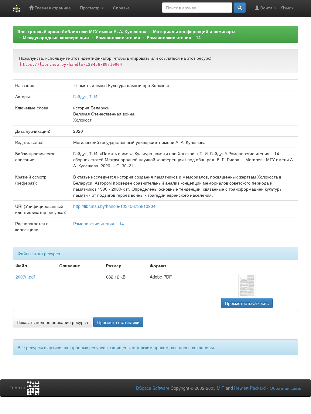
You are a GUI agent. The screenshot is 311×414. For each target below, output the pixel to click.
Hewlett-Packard (250, 388)
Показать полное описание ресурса (52, 322)
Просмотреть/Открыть (247, 303)
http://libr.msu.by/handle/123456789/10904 (114, 206)
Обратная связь (285, 388)
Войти (266, 8)
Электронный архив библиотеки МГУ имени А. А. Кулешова (81, 31)
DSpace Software (152, 388)
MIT (220, 388)
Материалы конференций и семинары (194, 31)
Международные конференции (56, 37)
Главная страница (52, 8)
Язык (286, 8)
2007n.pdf (25, 277)
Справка (121, 8)
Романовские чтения (118, 37)
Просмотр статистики (118, 322)
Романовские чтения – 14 (174, 37)
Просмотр (90, 8)
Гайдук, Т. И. (85, 96)
